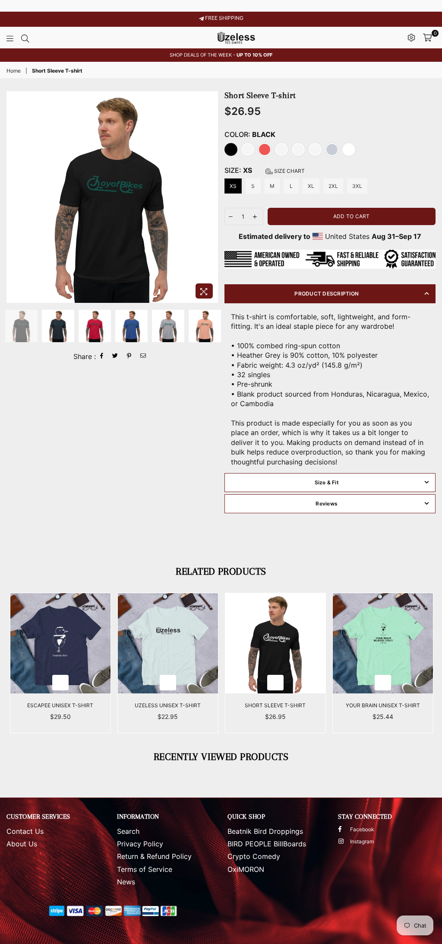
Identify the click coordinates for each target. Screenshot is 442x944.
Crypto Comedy (253, 856)
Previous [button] (14, 197)
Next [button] (210, 197)
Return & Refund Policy (154, 856)
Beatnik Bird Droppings (265, 831)
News (126, 881)
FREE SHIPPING (223, 18)
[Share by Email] (143, 356)
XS (233, 186)
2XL (333, 186)
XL (311, 186)
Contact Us (25, 831)
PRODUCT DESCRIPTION (326, 293)
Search (128, 831)
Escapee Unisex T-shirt (60, 705)
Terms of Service (144, 869)
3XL (357, 186)
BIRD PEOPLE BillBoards (266, 843)
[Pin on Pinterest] (129, 356)
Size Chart (289, 171)
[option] (221, 55)
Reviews (327, 503)
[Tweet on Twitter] (115, 356)
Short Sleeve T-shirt (275, 705)
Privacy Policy (140, 843)
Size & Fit (327, 482)
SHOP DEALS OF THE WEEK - (221, 55)
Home (13, 70)
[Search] (25, 37)
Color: (249, 134)
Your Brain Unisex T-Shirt (383, 705)
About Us (21, 843)
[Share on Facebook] (102, 356)
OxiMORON (245, 869)
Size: (264, 170)
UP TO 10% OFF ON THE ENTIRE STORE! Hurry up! (221, 6)
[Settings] (411, 37)
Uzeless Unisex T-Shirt (168, 705)
